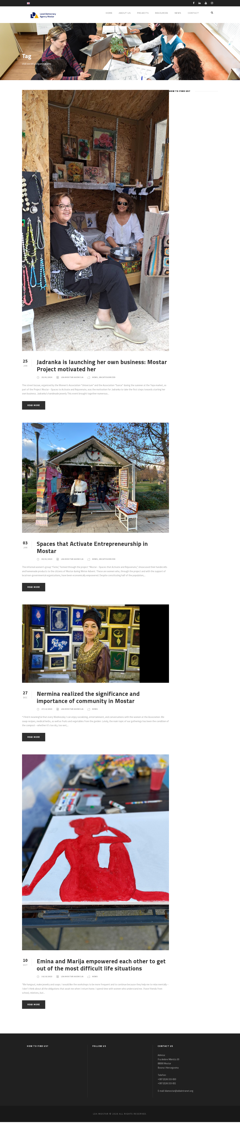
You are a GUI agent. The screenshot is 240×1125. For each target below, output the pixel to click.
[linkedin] (200, 3)
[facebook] (193, 3)
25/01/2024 (46, 377)
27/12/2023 (46, 709)
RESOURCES (161, 13)
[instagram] (212, 3)
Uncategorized (107, 377)
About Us (125, 13)
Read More (33, 405)
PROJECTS (143, 13)
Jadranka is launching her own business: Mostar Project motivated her (102, 365)
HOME (109, 13)
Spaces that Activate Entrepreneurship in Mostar (92, 547)
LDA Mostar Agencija (72, 377)
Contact (193, 13)
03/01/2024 (46, 559)
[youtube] (206, 3)
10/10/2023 (46, 976)
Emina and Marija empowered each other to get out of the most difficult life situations (101, 964)
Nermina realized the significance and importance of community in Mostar (88, 697)
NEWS (178, 13)
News (95, 377)
